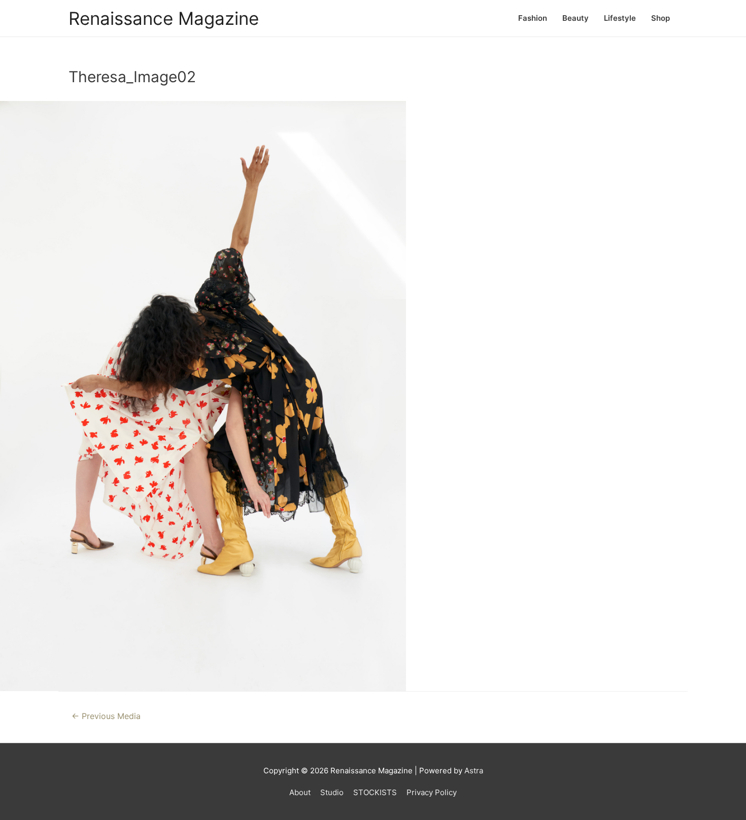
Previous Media (106, 716)
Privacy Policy (431, 792)
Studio (332, 792)
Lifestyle (620, 18)
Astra (473, 770)
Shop (660, 18)
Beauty (575, 18)
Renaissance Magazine (164, 18)
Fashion (532, 18)
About (300, 792)
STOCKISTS (375, 792)
